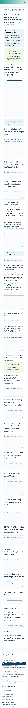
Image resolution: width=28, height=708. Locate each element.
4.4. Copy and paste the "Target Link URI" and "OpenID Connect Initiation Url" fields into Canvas (12, 287)
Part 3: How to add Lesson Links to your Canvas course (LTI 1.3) (14, 668)
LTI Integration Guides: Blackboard (9, 704)
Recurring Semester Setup (8, 686)
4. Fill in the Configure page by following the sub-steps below (12, 184)
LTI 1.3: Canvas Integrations (8, 658)
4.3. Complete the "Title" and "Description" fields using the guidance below (13, 268)
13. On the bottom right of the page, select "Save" (14, 575)
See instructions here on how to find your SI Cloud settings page (14, 122)
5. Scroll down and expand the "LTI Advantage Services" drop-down (12, 379)
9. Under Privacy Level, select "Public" (12, 474)
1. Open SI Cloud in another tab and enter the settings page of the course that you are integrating (13, 69)
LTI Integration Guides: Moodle (8, 701)
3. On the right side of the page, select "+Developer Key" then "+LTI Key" (13, 164)
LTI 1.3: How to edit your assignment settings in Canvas (13, 674)
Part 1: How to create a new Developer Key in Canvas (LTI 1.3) (13, 18)
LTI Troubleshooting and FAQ (8, 706)
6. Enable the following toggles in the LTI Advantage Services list (13, 402)
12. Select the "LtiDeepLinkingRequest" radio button (14, 552)
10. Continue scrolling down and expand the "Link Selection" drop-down (12, 503)
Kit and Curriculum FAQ (6, 698)
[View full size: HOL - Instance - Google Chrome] (14, 97)
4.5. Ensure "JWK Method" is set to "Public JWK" (13, 314)
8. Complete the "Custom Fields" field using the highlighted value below (13, 455)
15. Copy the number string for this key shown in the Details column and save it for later (14, 616)
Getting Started (5, 693)
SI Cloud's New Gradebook (7, 699)
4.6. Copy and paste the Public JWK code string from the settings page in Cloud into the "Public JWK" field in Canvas (14, 329)
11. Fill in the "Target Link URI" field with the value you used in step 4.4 (14, 529)
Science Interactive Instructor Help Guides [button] (7, 1)
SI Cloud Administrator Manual (8, 696)
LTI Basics (5, 680)
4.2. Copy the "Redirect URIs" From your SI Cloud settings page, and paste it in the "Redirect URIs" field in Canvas (14, 225)
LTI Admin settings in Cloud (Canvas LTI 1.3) (10, 676)
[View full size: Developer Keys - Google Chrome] (14, 174)
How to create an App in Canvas (11, 644)
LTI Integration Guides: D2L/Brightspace (10, 702)
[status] (14, 38)
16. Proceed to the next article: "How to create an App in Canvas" (14, 638)
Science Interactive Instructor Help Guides (12, 9)
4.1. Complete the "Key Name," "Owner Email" (11, 203)
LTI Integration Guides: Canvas (14, 10)
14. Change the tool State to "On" (13, 593)
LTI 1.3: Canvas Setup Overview (8, 660)
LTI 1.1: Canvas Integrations (8, 683)
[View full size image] (14, 240)
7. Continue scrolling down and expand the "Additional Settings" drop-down (12, 427)
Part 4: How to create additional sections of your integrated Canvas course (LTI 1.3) (12, 670)
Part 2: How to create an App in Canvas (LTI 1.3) (11, 665)
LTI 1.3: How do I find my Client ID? (8, 673)
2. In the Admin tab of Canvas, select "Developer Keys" (14, 131)
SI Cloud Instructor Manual (7, 694)
